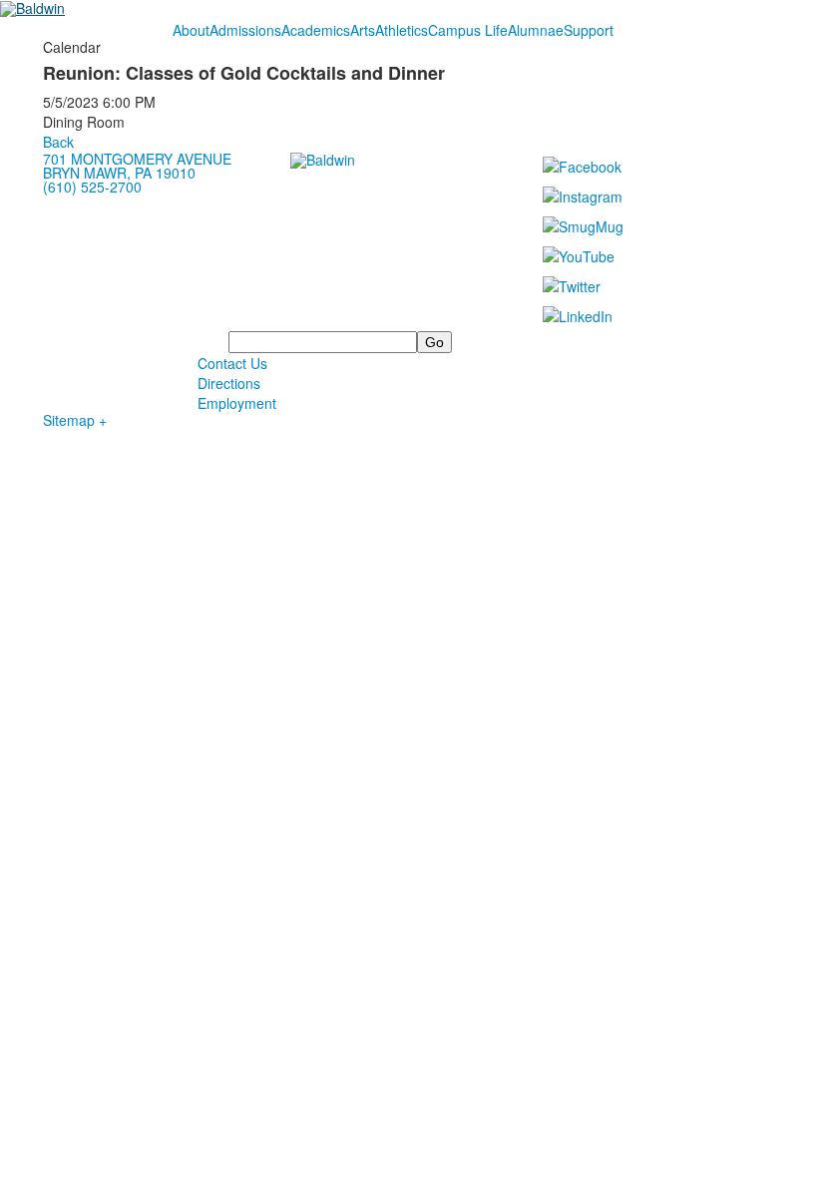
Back (58, 142)
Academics (315, 30)
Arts (362, 30)
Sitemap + (75, 420)
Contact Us (232, 363)
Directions (229, 383)
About (191, 30)
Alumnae (536, 30)
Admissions (245, 30)
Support (589, 30)
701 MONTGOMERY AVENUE (137, 159)
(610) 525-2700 (92, 186)
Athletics (401, 30)
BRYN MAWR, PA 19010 (119, 173)
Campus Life (468, 30)
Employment (237, 403)
